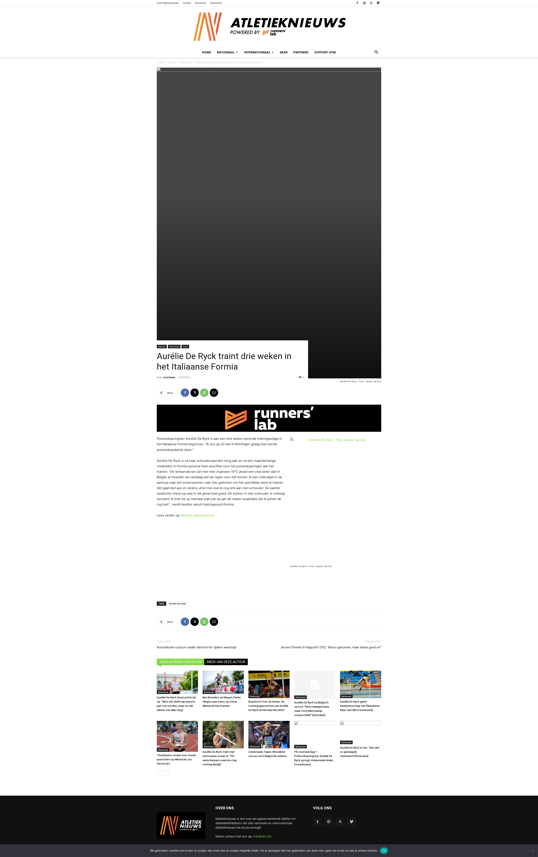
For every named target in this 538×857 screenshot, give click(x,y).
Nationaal (186, 62)
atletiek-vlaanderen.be (197, 515)
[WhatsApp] (204, 392)
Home (206, 52)
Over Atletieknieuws (168, 2)
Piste (185, 346)
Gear (283, 52)
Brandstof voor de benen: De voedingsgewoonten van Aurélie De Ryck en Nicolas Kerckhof (268, 706)
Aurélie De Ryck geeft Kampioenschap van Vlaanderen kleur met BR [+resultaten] (360, 706)
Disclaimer (200, 2)
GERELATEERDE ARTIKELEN (180, 662)
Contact (187, 2)
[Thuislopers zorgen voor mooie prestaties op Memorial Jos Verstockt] (177, 736)
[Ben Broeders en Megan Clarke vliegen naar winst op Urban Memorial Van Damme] (223, 682)
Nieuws (172, 62)
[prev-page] (159, 772)
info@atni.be (262, 836)
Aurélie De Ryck (177, 603)
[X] (371, 3)
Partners (301, 52)
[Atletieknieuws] (269, 26)
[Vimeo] (378, 3)
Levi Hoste (169, 377)
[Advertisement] (269, 584)
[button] (376, 53)
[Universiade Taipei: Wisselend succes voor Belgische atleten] (269, 734)
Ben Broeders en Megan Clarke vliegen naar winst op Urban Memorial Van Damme (222, 701)
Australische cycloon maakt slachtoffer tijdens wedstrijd (196, 647)
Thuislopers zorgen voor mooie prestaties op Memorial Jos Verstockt (176, 759)
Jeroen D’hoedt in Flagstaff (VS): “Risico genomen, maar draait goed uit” (330, 647)
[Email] (214, 392)
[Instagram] (364, 3)
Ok (384, 850)
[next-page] (166, 772)
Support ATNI (325, 52)
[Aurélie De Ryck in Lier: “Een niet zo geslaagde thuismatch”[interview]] (360, 732)
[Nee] (533, 851)
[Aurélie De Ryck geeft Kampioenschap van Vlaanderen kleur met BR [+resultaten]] (360, 684)
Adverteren (216, 2)
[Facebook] (357, 3)
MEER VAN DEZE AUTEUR (226, 662)
